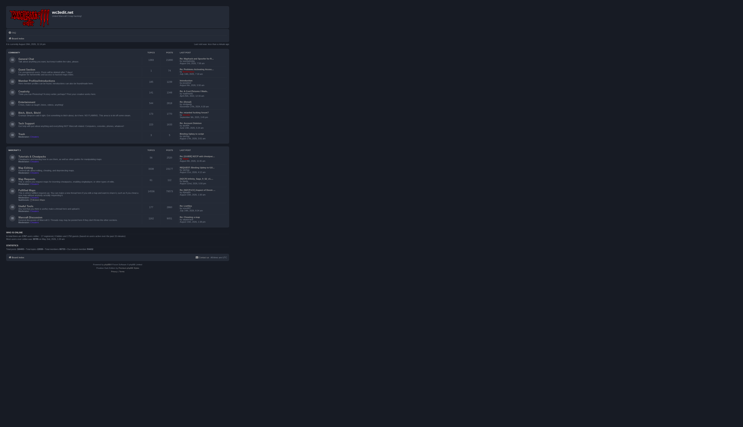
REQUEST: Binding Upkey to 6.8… (197, 167)
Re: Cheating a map (190, 217)
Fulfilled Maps (26, 190)
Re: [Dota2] (185, 102)
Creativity (24, 91)
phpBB (107, 264)
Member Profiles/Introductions (36, 80)
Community (14, 53)
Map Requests (26, 179)
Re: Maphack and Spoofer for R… (197, 59)
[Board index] (29, 17)
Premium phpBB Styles (129, 268)
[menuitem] (12, 32)
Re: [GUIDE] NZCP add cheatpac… (197, 156)
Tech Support (26, 123)
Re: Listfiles (186, 206)
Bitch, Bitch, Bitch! (29, 112)
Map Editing (25, 167)
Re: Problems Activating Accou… (197, 69)
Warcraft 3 (14, 150)
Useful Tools (25, 206)
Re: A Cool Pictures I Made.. (194, 91)
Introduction (186, 80)
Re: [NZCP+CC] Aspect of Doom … (197, 190)
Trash (21, 134)
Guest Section (26, 69)
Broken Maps (39, 200)
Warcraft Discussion (30, 217)
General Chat (26, 59)
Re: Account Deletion (191, 123)
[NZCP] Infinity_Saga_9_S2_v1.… (196, 179)
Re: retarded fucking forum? (194, 112)
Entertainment (26, 102)
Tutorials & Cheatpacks (32, 156)
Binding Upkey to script (192, 134)
